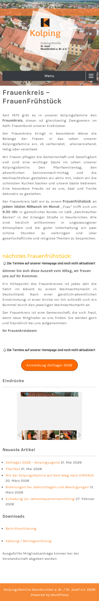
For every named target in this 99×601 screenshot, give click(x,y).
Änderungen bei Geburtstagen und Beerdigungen (47, 487)
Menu (49, 76)
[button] (49, 365)
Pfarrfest (13, 469)
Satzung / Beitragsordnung (29, 541)
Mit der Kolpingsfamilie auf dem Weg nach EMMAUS (50, 475)
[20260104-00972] (33, 435)
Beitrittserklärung (21, 528)
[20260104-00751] (68, 435)
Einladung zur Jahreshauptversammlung (40, 499)
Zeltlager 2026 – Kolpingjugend (33, 462)
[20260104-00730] (50, 435)
